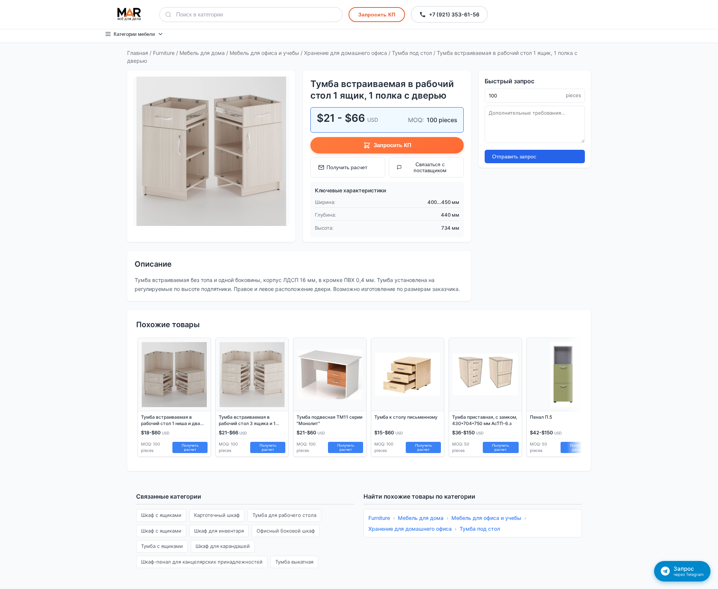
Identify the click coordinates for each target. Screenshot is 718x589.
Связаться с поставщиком (430, 167)
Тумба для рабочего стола (284, 515)
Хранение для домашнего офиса (345, 53)
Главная (137, 53)
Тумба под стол (412, 53)
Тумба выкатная (294, 562)
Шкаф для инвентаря (219, 531)
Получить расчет (346, 167)
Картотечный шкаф (217, 515)
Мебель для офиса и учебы (264, 53)
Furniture (164, 53)
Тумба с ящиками (162, 546)
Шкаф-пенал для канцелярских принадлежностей (202, 562)
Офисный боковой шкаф (286, 531)
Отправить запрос (514, 156)
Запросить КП (376, 15)
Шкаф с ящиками (161, 515)
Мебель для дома (202, 53)
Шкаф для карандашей (223, 546)
